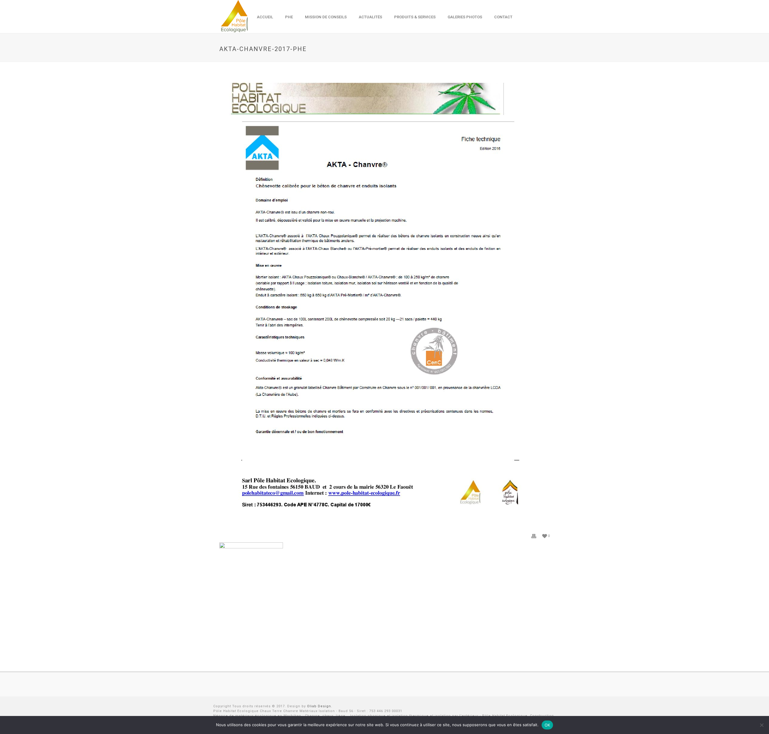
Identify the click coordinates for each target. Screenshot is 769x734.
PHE (289, 17)
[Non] (761, 725)
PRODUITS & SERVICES (415, 17)
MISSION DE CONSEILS (326, 17)
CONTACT (503, 17)
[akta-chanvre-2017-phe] (384, 301)
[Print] (533, 535)
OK (547, 725)
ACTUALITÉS (370, 17)
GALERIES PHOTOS (465, 17)
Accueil (265, 17)
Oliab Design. (319, 706)
